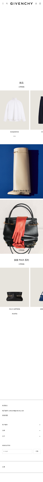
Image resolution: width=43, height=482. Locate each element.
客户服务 (5, 424)
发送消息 (5, 415)
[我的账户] (36, 3)
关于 (3, 436)
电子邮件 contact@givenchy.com (13, 411)
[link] (40, 4)
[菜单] (3, 4)
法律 (3, 430)
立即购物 (21, 73)
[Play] (3, 73)
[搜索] (7, 4)
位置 (3, 467)
